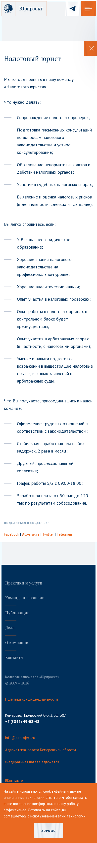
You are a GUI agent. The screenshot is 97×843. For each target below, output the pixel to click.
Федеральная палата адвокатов (32, 762)
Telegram (64, 534)
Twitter (48, 534)
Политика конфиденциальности (31, 699)
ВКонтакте (31, 534)
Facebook (12, 534)
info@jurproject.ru (20, 737)
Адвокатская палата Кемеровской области (40, 749)
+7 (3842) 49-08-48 (22, 721)
